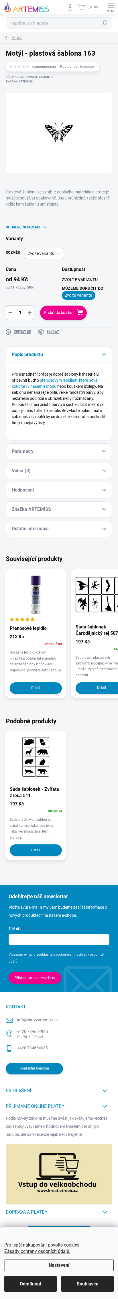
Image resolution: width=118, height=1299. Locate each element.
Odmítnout (30, 1284)
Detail (35, 688)
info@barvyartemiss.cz (37, 1020)
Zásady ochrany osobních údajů (36, 1251)
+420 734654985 (32, 1034)
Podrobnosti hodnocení (78, 67)
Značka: (19, 81)
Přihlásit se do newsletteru (35, 978)
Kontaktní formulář (34, 1068)
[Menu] (111, 7)
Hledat (105, 23)
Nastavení (59, 1265)
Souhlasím (88, 1284)
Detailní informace (23, 227)
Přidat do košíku (58, 312)
